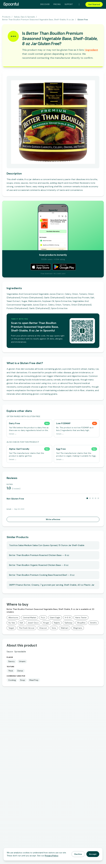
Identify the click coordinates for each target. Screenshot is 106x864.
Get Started (94, 4)
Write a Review (53, 519)
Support (69, 4)
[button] (91, 50)
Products (6, 17)
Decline (78, 854)
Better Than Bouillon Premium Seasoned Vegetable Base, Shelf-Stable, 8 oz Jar (38, 19)
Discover (45, 4)
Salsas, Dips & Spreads (24, 17)
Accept (92, 854)
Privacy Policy (51, 855)
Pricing (57, 4)
